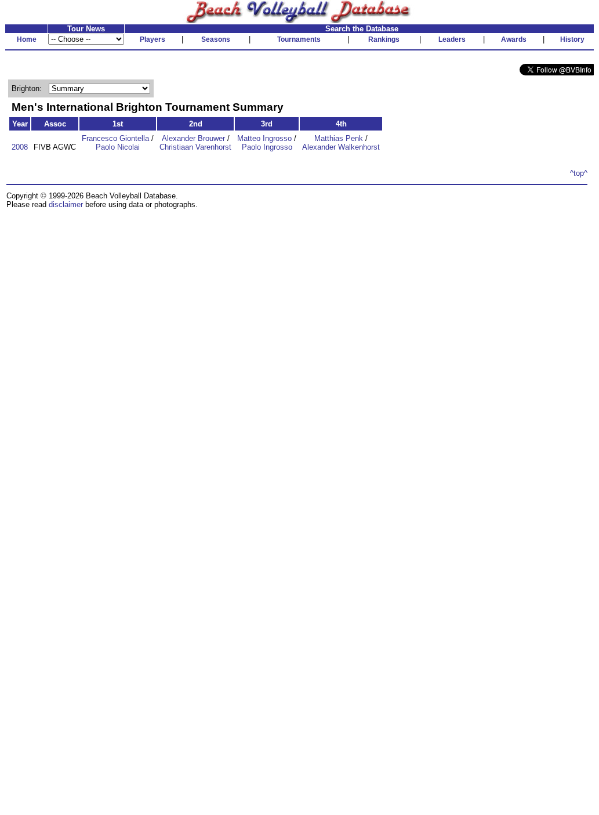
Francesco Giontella (115, 138)
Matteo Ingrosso (264, 138)
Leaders (452, 39)
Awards (514, 39)
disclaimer (66, 204)
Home (27, 39)
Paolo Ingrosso (267, 147)
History (572, 39)
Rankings (384, 39)
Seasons (215, 39)
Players (152, 39)
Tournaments (299, 39)
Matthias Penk (338, 138)
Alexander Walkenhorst (341, 147)
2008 (20, 147)
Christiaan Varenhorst (195, 147)
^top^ (578, 173)
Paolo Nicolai (118, 147)
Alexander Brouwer (193, 138)
